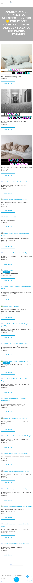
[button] (2, 3)
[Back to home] (16, 3)
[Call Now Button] (16, 579)
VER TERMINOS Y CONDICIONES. (12, 575)
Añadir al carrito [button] (8, 83)
